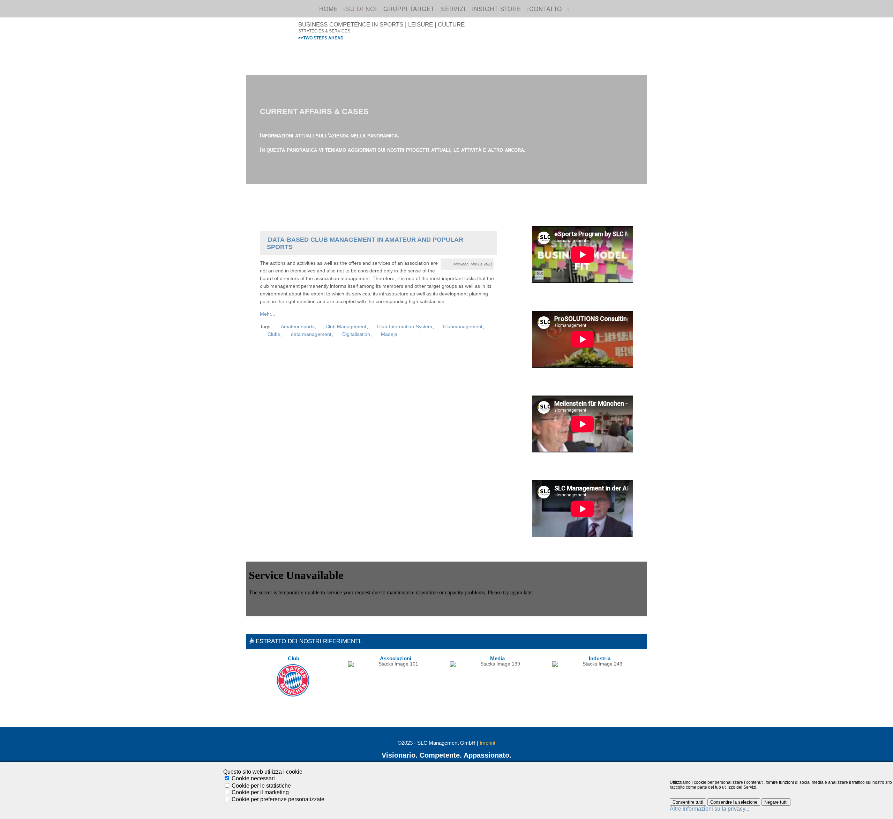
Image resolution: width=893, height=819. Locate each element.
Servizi (453, 8)
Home (328, 8)
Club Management (345, 326)
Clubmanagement (462, 326)
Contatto (545, 8)
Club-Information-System (404, 326)
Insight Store (496, 8)
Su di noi (361, 8)
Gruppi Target (409, 8)
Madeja (389, 334)
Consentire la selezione (733, 802)
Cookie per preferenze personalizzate (278, 799)
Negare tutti (776, 802)
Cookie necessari (253, 778)
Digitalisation (356, 334)
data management (311, 334)
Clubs (274, 334)
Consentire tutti (688, 802)
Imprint (487, 743)
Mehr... (267, 314)
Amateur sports (298, 326)
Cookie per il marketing (260, 792)
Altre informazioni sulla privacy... (709, 809)
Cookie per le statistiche (261, 785)
